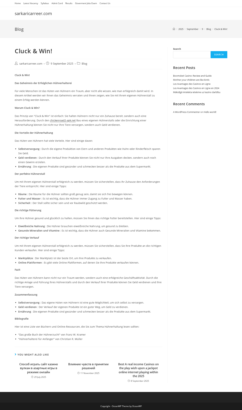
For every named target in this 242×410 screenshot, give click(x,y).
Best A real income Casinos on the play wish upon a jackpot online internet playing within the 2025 (138, 370)
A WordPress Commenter (186, 112)
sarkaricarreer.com (33, 13)
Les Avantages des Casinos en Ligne (191, 83)
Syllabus (45, 3)
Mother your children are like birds (191, 79)
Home (18, 3)
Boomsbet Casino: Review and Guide (192, 75)
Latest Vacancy (30, 3)
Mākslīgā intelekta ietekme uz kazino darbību (196, 92)
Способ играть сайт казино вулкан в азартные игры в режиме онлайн (38, 368)
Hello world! (210, 112)
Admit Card (57, 3)
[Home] (174, 29)
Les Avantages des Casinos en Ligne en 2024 (196, 88)
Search (177, 48)
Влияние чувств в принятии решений (88, 366)
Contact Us (105, 3)
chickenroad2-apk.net (63, 120)
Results (68, 3)
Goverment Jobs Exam (86, 3)
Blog (84, 63)
